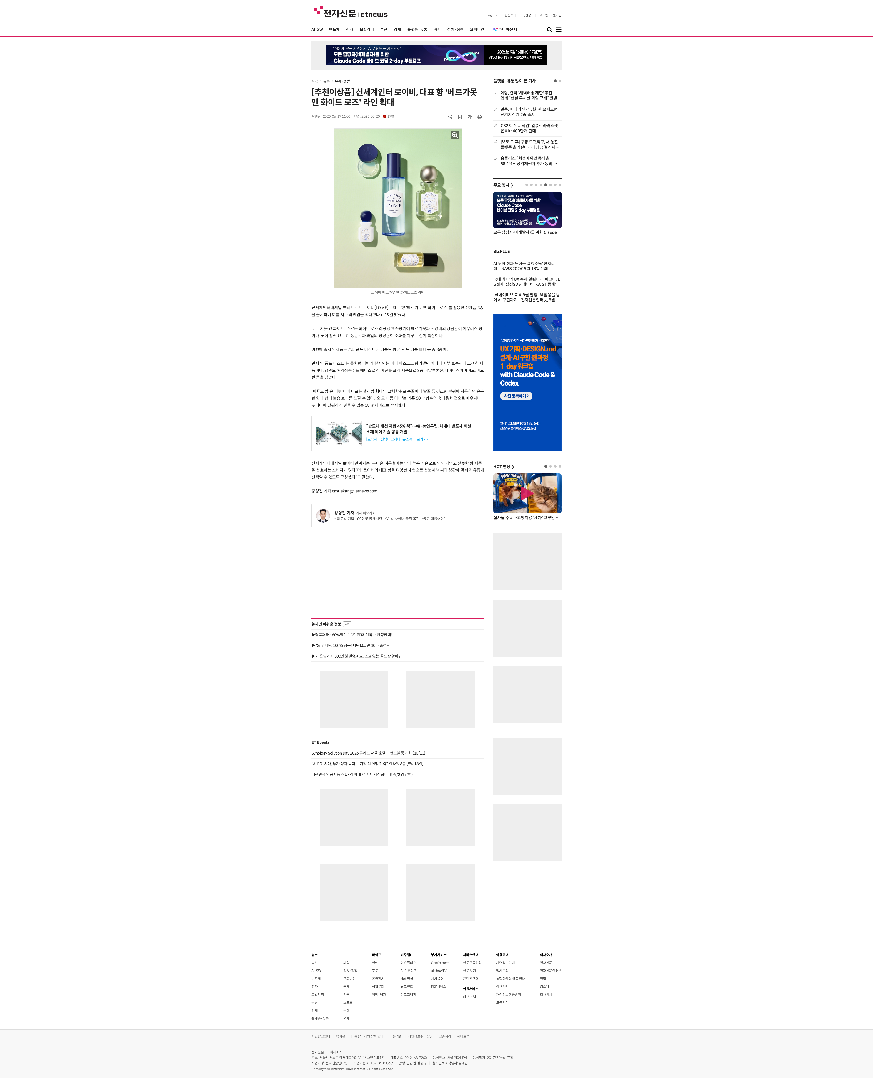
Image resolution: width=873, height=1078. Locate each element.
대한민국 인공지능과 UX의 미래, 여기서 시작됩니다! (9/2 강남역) (362, 774)
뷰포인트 (407, 987)
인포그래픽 (408, 994)
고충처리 (502, 1002)
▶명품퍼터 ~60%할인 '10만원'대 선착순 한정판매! (351, 634)
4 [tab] (541, 185)
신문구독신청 (472, 963)
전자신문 (546, 963)
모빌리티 (367, 29)
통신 (383, 29)
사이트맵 (463, 1036)
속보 (314, 963)
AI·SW (317, 29)
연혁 (543, 979)
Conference (439, 963)
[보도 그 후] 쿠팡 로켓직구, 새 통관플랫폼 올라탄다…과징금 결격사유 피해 (530, 144)
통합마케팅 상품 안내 (510, 979)
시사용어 (437, 979)
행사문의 (502, 971)
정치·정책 (455, 29)
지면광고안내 (505, 963)
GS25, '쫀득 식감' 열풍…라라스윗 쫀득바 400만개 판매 (529, 128)
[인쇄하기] (479, 116)
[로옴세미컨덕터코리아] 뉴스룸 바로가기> (397, 439)
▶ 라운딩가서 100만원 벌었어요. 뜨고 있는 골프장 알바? (355, 656)
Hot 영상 (407, 979)
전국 (346, 994)
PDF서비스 (438, 987)
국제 (346, 987)
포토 (375, 971)
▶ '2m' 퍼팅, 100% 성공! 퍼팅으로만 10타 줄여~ (350, 645)
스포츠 (348, 1002)
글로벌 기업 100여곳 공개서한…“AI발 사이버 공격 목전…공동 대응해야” (391, 518)
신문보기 (510, 15)
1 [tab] (555, 81)
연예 (375, 963)
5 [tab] (545, 185)
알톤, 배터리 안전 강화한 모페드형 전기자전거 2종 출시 (529, 112)
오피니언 (477, 29)
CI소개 (544, 987)
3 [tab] (536, 185)
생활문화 (378, 987)
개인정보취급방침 (508, 994)
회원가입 (556, 15)
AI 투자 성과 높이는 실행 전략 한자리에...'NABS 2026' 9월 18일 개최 (524, 266)
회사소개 (336, 1052)
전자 (349, 29)
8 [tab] (560, 185)
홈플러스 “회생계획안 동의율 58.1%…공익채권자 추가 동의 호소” (529, 161)
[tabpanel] (527, 128)
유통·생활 (342, 81)
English (491, 15)
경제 (397, 29)
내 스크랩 (469, 997)
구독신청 (525, 15)
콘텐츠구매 (470, 979)
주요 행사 (503, 185)
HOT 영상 (503, 466)
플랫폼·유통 (417, 29)
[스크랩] (460, 116)
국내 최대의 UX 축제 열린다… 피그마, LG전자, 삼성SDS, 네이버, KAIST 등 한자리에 (526, 284)
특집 (346, 1010)
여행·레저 (379, 994)
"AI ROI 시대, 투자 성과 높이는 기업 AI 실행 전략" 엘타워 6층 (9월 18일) (367, 763)
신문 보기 (469, 971)
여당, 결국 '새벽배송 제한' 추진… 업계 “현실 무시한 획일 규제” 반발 (529, 96)
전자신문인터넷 (551, 971)
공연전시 (378, 979)
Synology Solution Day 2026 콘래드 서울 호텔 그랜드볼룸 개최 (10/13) (368, 753)
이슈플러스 (408, 963)
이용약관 (502, 987)
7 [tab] (555, 185)
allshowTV (439, 971)
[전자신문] (351, 11)
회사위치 (546, 994)
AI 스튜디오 (408, 971)
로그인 (543, 15)
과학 (437, 29)
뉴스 (314, 955)
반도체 (334, 29)
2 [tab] (560, 81)
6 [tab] (550, 185)
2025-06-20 (377, 116)
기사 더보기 (364, 513)
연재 (346, 1018)
